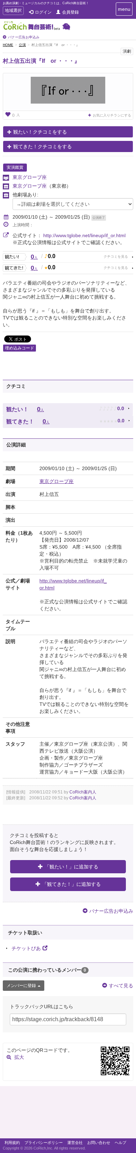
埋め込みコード (19, 348)
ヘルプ (120, 1142)
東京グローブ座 (30, 177)
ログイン (43, 12)
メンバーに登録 (21, 985)
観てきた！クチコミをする (42, 146)
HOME (8, 45)
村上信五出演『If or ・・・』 (41, 61)
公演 (22, 45)
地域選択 (13, 11)
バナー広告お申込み (23, 37)
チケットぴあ (26, 948)
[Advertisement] (68, 1114)
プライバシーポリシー (43, 1142)
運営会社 (75, 1142)
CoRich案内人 (82, 792)
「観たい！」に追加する (71, 866)
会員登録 (70, 12)
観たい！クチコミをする (40, 132)
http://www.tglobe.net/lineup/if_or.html (84, 235)
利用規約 (12, 1142)
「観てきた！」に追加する (71, 884)
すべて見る (121, 985)
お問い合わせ (98, 1142)
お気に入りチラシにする (112, 115)
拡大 (19, 1057)
